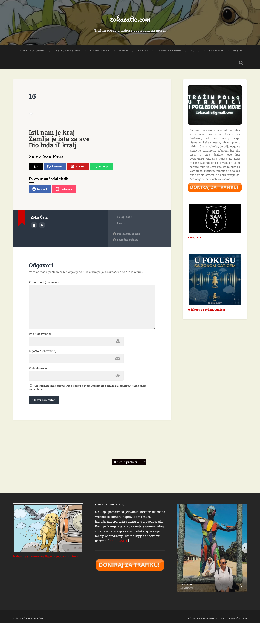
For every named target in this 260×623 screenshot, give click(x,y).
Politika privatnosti (203, 618)
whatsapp (104, 166)
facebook (57, 166)
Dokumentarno (169, 50)
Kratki (143, 50)
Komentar (44, 282)
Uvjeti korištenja (233, 618)
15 (32, 96)
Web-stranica (38, 368)
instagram (66, 188)
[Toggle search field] (241, 63)
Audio (195, 50)
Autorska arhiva (34, 225)
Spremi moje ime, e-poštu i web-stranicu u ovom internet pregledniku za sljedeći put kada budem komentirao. (87, 387)
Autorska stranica (42, 225)
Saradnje (216, 50)
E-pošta (42, 351)
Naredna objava (127, 239)
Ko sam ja (194, 237)
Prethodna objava (128, 233)
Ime (40, 333)
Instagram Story (67, 50)
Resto (237, 50)
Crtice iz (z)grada (31, 50)
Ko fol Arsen (100, 50)
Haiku (123, 50)
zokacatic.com (130, 18)
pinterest (80, 166)
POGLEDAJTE (118, 541)
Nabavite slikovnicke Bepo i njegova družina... (46, 556)
